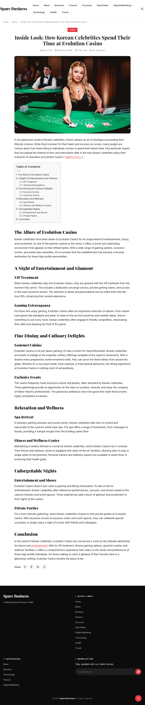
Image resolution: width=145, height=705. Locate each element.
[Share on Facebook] (31, 567)
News (47, 5)
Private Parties (30, 216)
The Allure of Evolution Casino (33, 174)
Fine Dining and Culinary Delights (35, 188)
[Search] (142, 9)
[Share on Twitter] (25, 567)
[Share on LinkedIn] (38, 567)
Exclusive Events (32, 195)
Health (53, 12)
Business (59, 5)
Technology (39, 12)
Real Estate (102, 5)
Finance (73, 5)
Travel (65, 12)
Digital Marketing (122, 5)
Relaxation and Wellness (30, 198)
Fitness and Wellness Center (37, 205)
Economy (87, 5)
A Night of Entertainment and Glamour (38, 178)
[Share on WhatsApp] (44, 567)
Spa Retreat (28, 202)
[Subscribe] (138, 672)
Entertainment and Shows (35, 212)
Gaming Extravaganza (34, 185)
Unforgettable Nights (29, 209)
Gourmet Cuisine (31, 192)
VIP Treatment (30, 182)
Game (14, 22)
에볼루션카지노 (73, 157)
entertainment (39, 545)
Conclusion (24, 219)
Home (36, 5)
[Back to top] (138, 698)
